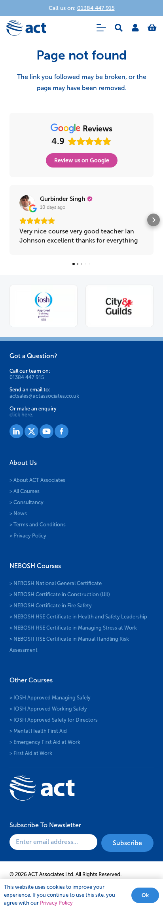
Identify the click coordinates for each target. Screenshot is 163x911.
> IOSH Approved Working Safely (48, 709)
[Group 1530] (61, 431)
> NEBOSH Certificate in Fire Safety (50, 606)
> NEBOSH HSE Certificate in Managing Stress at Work (73, 628)
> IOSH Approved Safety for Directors (53, 720)
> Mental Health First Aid (38, 731)
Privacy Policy (56, 903)
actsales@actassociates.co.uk (44, 396)
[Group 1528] (31, 431)
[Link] (135, 27)
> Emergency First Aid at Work (44, 742)
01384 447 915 (26, 377)
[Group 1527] (16, 431)
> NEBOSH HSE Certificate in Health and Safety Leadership (78, 617)
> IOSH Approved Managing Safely (50, 698)
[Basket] (152, 28)
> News (18, 513)
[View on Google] (27, 203)
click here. (21, 415)
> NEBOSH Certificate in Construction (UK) (59, 594)
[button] (101, 28)
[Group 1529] (46, 431)
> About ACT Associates (37, 480)
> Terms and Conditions (37, 525)
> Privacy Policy (27, 536)
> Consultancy (26, 502)
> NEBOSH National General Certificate (55, 583)
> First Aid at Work (30, 753)
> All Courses (24, 491)
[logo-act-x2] (26, 28)
